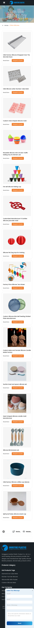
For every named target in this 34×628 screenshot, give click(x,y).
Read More (6, 60)
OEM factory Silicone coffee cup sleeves (16, 482)
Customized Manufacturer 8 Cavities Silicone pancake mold (15, 220)
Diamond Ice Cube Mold (10, 574)
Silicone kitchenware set (11, 450)
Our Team (5, 596)
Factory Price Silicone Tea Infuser (14, 284)
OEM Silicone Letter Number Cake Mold (16, 89)
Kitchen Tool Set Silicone (10, 577)
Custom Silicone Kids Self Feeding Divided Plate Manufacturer (17, 317)
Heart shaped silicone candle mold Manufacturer (14, 417)
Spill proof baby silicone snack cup (14, 514)
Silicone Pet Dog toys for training (13, 252)
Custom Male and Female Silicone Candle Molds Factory (17, 351)
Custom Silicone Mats (9, 583)
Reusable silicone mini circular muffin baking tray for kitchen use (15, 154)
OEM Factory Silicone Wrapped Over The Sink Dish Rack (16, 56)
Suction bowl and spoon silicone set (15, 384)
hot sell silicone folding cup (12, 187)
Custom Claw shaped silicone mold (14, 121)
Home (6, 25)
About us (5, 591)
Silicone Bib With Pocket (9, 580)
